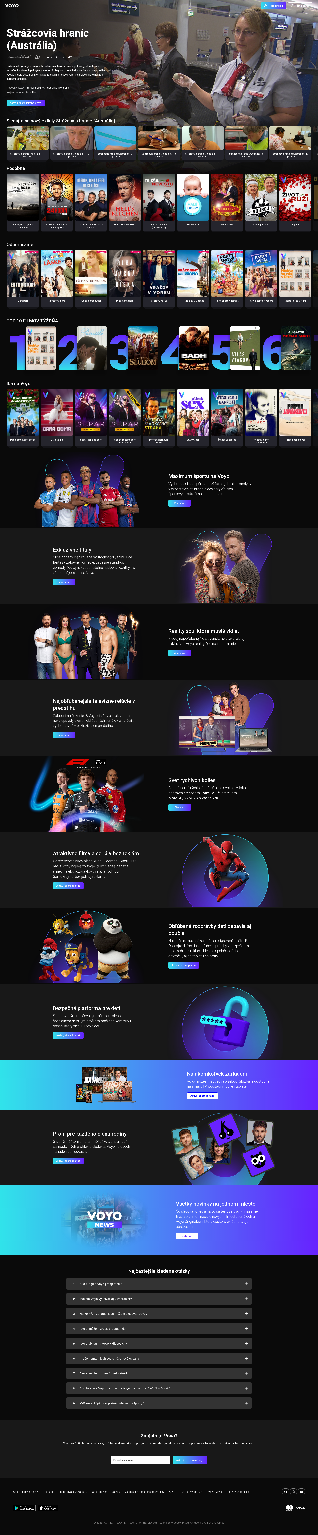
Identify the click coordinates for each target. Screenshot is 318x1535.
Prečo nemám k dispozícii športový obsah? (106, 1358)
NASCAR (191, 798)
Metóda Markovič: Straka (159, 441)
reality (27, 57)
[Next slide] (312, 145)
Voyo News (215, 1491)
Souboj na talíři (261, 224)
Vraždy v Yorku (159, 300)
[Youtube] (301, 1491)
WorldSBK (210, 798)
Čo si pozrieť (99, 1491)
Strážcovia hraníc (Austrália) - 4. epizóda (27, 155)
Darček (116, 1491)
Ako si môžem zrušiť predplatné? (99, 1328)
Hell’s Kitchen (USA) (124, 224)
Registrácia (276, 5)
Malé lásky (193, 224)
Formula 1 (209, 793)
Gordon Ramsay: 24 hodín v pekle (57, 226)
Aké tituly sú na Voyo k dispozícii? (100, 1343)
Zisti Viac (179, 503)
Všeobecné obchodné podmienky (144, 1491)
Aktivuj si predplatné (68, 885)
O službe (48, 1491)
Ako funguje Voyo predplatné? (97, 1284)
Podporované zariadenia (72, 1491)
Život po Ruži (295, 224)
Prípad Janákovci (295, 439)
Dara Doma (57, 439)
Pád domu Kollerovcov (22, 439)
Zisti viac (64, 582)
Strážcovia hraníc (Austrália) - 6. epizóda (246, 155)
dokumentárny (14, 57)
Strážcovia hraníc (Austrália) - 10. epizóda (71, 155)
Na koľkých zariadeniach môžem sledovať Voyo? (110, 1313)
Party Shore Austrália (227, 300)
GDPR (172, 1491)
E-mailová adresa (123, 1460)
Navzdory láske (56, 300)
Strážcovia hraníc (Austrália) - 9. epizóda (115, 155)
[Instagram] (293, 1491)
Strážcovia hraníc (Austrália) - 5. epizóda (290, 155)
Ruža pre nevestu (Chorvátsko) (159, 226)
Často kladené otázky (26, 1491)
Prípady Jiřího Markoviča (261, 441)
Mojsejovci (227, 224)
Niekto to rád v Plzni (295, 300)
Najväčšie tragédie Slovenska (23, 226)
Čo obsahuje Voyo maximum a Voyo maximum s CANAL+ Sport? (121, 1388)
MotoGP (175, 798)
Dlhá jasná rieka (124, 300)
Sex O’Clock (193, 439)
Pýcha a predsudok (90, 300)
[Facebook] (285, 1491)
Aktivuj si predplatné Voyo (25, 103)
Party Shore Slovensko (261, 300)
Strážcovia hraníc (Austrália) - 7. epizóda (202, 155)
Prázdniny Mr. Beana (193, 300)
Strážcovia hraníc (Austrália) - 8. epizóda (158, 155)
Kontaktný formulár (192, 1491)
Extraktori (23, 300)
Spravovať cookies (238, 1491)
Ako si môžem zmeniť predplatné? (100, 1373)
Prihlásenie (302, 5)
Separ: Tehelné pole (91, 439)
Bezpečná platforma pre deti (86, 1008)
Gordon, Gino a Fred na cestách (91, 226)
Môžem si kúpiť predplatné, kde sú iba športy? (108, 1403)
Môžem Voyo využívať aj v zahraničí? (102, 1299)
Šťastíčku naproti (227, 439)
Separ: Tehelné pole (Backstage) (125, 441)
